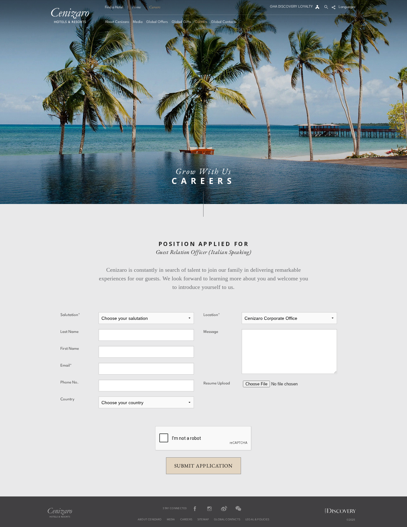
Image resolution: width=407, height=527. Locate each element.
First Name (69, 349)
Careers (154, 7)
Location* (212, 315)
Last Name (69, 332)
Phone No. (69, 382)
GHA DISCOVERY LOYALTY (291, 7)
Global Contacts (227, 519)
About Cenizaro (150, 519)
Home (136, 7)
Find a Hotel (114, 7)
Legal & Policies (257, 519)
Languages (347, 7)
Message (211, 332)
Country (67, 399)
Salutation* (70, 315)
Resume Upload (217, 383)
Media (171, 519)
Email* (66, 366)
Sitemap (203, 519)
